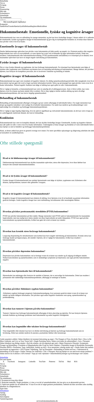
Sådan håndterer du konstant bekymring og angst (36, 339)
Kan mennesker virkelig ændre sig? (61, 347)
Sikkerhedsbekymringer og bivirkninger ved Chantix (69, 353)
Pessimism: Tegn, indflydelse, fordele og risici (29, 347)
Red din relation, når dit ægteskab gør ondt (42, 343)
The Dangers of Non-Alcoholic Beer (68, 339)
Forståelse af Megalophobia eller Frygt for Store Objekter (39, 345)
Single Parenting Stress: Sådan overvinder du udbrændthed (55, 341)
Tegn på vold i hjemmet (40, 353)
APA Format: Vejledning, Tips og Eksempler (36, 349)
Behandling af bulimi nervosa (64, 349)
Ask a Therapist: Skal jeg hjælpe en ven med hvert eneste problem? (67, 351)
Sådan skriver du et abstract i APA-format (15, 353)
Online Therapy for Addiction (31, 351)
